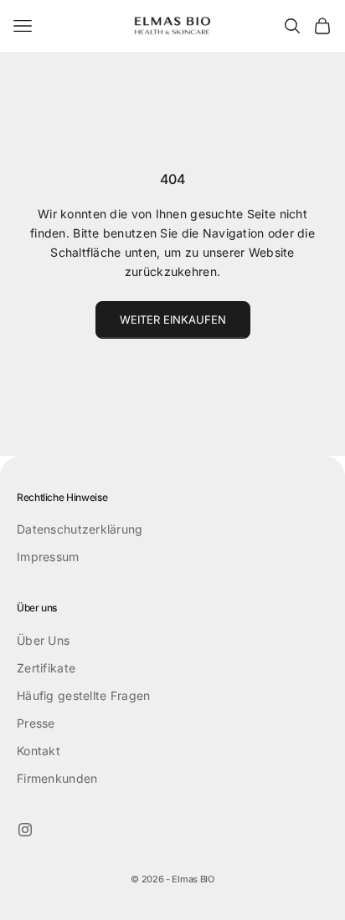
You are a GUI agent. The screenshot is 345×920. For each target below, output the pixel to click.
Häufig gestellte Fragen (83, 695)
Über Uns (43, 640)
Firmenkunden (57, 778)
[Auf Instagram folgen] (25, 829)
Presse (36, 723)
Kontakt (38, 751)
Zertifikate (46, 668)
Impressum (48, 556)
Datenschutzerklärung (80, 529)
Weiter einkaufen (173, 319)
